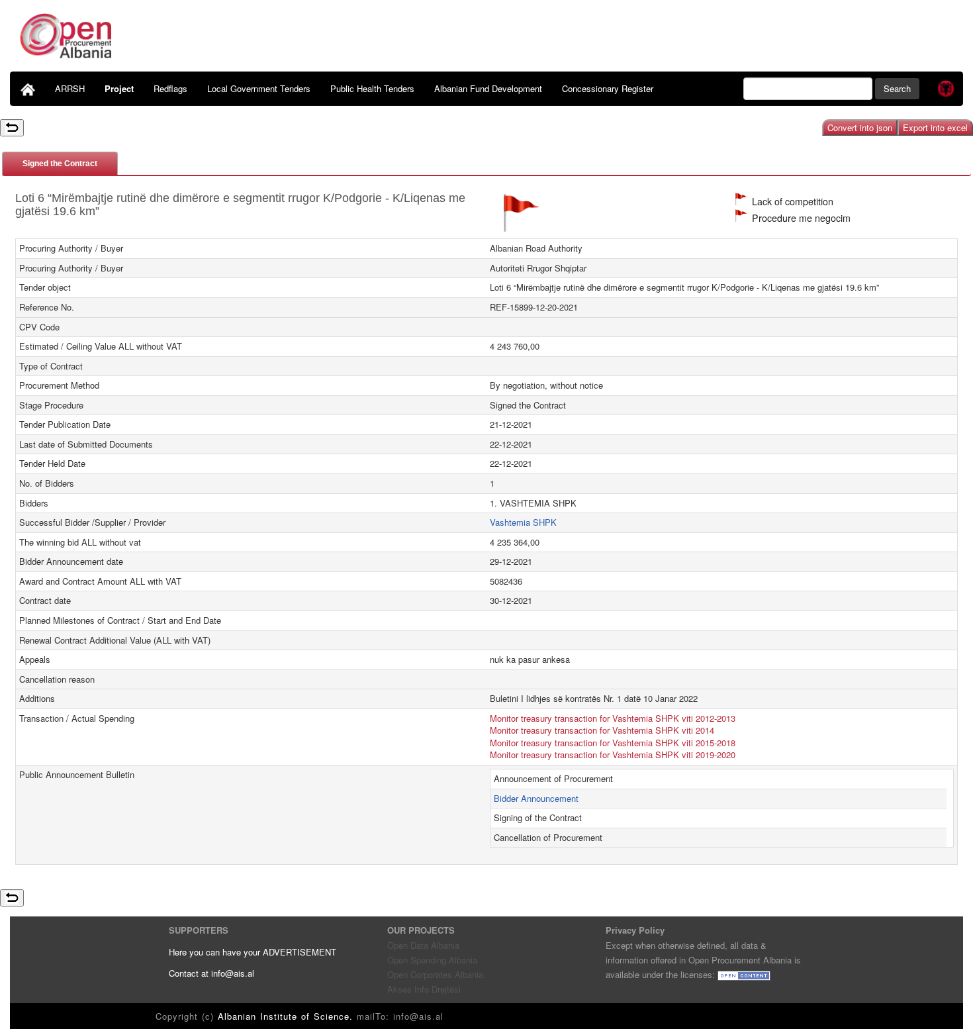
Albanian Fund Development (488, 88)
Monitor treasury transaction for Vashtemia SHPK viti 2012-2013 (612, 718)
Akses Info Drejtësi (424, 989)
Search (897, 88)
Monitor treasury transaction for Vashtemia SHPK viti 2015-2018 (612, 742)
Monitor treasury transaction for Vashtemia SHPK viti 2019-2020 (612, 754)
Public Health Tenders (372, 88)
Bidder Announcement (536, 798)
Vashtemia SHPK (523, 522)
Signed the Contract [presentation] (60, 163)
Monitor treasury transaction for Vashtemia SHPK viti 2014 (602, 730)
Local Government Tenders (258, 88)
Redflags (170, 88)
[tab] (60, 163)
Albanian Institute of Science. (287, 1016)
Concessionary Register (607, 88)
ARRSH (70, 88)
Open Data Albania (423, 945)
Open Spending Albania (432, 960)
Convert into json (859, 127)
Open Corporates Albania (435, 974)
